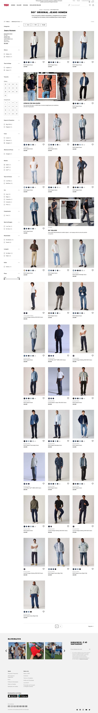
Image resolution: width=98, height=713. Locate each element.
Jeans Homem (46, 9)
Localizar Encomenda (86, 0)
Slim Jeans (6, 40)
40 (9, 91)
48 (16, 91)
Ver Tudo (6, 35)
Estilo (5, 262)
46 (13, 91)
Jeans (8, 70)
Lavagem (6, 249)
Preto (8, 204)
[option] (34, 45)
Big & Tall (9, 124)
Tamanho (6, 76)
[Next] (64, 651)
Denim (8, 266)
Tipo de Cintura (8, 176)
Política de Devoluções (13, 681)
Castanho (9, 199)
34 (13, 88)
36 (16, 88)
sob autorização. (25, 709)
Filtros (8, 21)
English (92, 1)
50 (5, 95)
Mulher (19, 5)
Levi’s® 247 (26, 682)
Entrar (74, 0)
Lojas (93, 0)
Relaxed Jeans (7, 37)
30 (13, 84)
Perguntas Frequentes (13, 673)
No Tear (9, 228)
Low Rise (9, 180)
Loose (8, 137)
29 (9, 84)
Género (6, 50)
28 (5, 84)
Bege (8, 196)
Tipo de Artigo (7, 63)
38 (5, 91)
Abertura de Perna (8, 149)
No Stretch (9, 239)
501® (8, 164)
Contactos (26, 675)
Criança (25, 5)
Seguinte (90, 626)
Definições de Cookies (13, 686)
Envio (9, 679)
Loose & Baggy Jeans (8, 39)
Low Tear (9, 226)
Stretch (8, 242)
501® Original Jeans (8, 33)
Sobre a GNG (27, 673)
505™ (8, 167)
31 (16, 84)
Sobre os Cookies (12, 684)
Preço (5, 273)
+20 (35, 62)
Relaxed (9, 140)
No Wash (9, 253)
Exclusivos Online (35, 5)
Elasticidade (7, 235)
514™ (8, 169)
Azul (8, 194)
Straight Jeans (7, 36)
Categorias (6, 26)
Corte (5, 133)
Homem (13, 5)
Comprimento (7, 211)
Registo (78, 0)
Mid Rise (9, 183)
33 (9, 88)
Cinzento (9, 202)
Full (8, 215)
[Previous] (6, 651)
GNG (21, 709)
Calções (9, 67)
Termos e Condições (28, 678)
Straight (9, 143)
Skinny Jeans (6, 41)
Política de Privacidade (29, 680)
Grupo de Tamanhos (9, 120)
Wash (8, 255)
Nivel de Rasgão (8, 222)
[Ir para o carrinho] (93, 5)
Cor (5, 190)
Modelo (6, 160)
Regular (9, 127)
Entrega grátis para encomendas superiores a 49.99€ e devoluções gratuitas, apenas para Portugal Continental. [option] (49, 1)
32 (5, 88)
